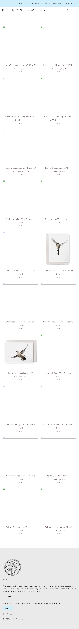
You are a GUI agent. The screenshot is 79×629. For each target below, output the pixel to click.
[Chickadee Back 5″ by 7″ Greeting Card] (58, 233)
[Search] (70, 10)
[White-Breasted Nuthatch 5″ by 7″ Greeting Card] (58, 438)
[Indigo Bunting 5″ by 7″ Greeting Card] (20, 387)
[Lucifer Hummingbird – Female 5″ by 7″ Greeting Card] (20, 130)
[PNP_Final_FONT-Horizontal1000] (24, 9)
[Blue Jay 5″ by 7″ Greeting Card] (58, 181)
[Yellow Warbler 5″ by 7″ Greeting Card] (20, 489)
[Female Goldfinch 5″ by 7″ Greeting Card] (58, 335)
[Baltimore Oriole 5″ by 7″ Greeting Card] (20, 181)
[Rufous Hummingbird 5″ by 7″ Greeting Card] (58, 130)
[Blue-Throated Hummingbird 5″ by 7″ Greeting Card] (58, 27)
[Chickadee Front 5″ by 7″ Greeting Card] (20, 284)
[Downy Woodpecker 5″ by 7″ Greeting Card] (20, 335)
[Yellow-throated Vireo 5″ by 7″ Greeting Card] (58, 489)
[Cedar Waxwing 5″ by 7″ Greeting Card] (20, 233)
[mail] (11, 614)
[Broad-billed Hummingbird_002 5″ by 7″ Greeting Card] (58, 79)
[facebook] (4, 614)
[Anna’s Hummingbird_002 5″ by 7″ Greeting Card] (20, 27)
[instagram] (7, 614)
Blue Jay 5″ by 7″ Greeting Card (58, 219)
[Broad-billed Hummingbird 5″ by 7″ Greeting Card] (20, 79)
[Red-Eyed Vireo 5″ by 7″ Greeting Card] (20, 438)
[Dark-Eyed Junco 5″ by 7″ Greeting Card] (58, 284)
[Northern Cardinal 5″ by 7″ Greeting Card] (58, 387)
